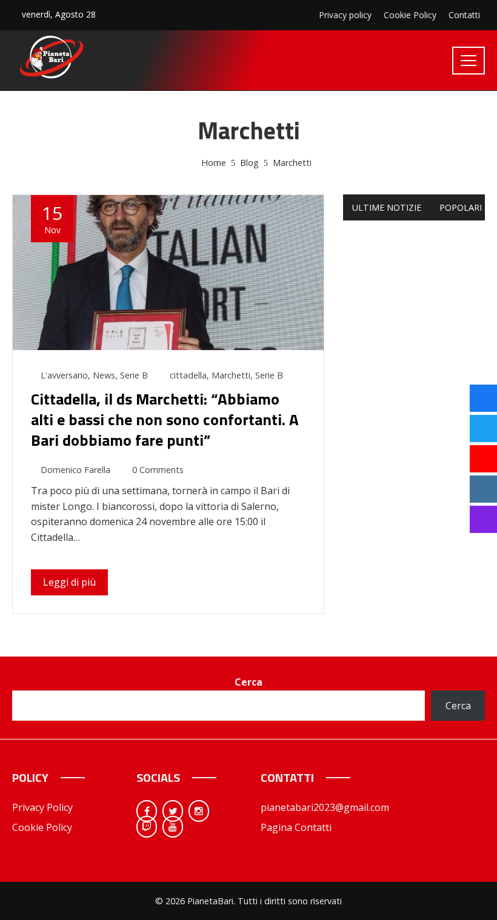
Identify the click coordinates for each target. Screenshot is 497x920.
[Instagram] (198, 811)
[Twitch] (146, 827)
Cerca (248, 682)
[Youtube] (172, 827)
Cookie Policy (42, 827)
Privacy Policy (42, 807)
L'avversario (64, 375)
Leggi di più (69, 582)
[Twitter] (172, 811)
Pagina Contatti (296, 827)
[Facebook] (146, 811)
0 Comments (158, 469)
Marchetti (231, 375)
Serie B (134, 375)
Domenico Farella (75, 469)
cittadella (188, 375)
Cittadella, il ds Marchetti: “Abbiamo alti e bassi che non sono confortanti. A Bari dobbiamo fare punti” (165, 419)
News (104, 375)
